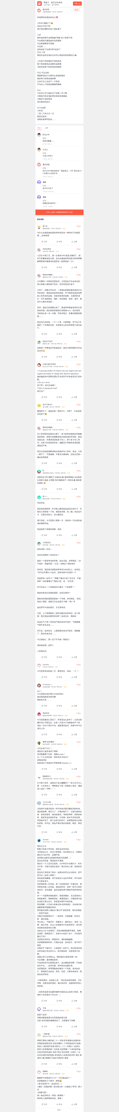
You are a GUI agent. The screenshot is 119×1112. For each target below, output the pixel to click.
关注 (76, 10)
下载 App (77, 3)
